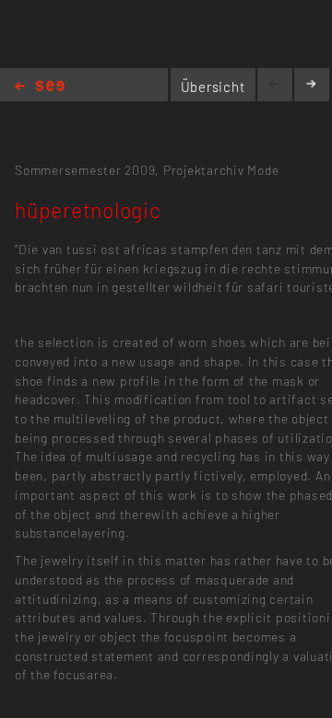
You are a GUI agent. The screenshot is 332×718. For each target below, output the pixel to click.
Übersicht (213, 86)
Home (40, 87)
